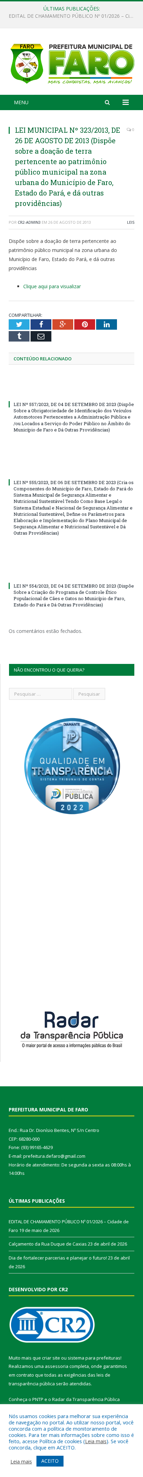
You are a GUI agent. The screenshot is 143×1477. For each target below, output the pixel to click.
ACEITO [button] (50, 1460)
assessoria (56, 1366)
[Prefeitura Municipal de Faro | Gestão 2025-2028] (71, 62)
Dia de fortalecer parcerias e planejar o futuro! (58, 1258)
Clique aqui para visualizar (52, 286)
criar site (51, 1358)
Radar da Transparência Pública (86, 1399)
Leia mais (96, 1441)
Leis (130, 222)
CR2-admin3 (29, 222)
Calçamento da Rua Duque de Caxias (69, 16)
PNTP (37, 1399)
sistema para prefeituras (94, 1358)
